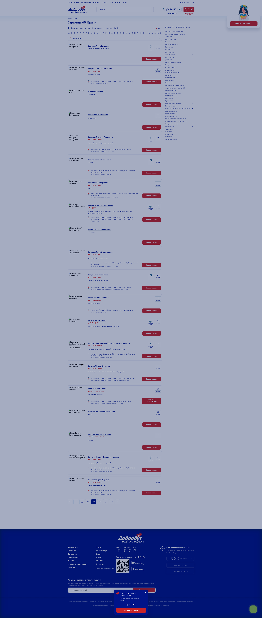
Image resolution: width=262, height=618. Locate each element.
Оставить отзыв (131, 610)
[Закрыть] (145, 592)
